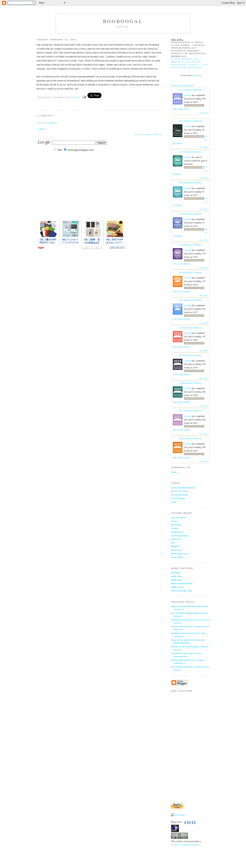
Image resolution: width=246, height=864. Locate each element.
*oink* (174, 502)
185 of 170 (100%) (181, 291)
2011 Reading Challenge (190, 120)
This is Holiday (178, 498)
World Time (176, 550)
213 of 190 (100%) (181, 374)
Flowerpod (176, 539)
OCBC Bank (176, 580)
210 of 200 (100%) (181, 402)
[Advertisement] (81, 206)
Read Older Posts (148, 135)
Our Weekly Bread (179, 495)
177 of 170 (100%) (181, 264)
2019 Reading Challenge (190, 355)
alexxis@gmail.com (185, 59)
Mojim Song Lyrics (180, 553)
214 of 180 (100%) (181, 319)
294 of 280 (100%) (181, 430)
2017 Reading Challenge (190, 299)
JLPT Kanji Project (180, 536)
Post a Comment (48, 123)
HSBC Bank (176, 576)
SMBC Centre (177, 587)
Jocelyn (187, 95)
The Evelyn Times (179, 491)
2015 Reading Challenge (190, 244)
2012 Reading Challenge (190, 151)
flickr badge (197, 75)
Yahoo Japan (177, 557)
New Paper (176, 525)
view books (203, 112)
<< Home (41, 129)
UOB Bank (176, 573)
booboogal (123, 21)
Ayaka (174, 472)
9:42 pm (74, 97)
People (174, 521)
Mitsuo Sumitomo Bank (182, 583)
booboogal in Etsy (185, 65)
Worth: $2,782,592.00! (186, 62)
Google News (177, 532)
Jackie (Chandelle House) (183, 488)
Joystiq (174, 528)
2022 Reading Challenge (190, 438)
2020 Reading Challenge (190, 382)
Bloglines (175, 546)
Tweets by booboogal (182, 85)
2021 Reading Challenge (190, 410)
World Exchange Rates (181, 591)
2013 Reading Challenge (190, 182)
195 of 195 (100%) (181, 347)
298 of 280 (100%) (181, 457)
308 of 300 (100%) (181, 109)
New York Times (178, 518)
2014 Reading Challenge (190, 213)
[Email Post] (84, 97)
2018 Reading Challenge (190, 327)
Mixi (173, 543)
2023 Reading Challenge (190, 89)
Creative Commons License (185, 844)
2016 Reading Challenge (190, 272)
